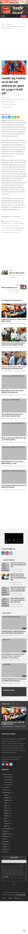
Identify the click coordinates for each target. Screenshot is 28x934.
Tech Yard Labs (21, 894)
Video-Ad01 (7, 782)
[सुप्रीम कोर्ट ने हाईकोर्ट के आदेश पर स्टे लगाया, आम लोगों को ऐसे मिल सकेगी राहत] (14, 274)
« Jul (14, 882)
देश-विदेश (7, 102)
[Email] (15, 117)
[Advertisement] (14, 44)
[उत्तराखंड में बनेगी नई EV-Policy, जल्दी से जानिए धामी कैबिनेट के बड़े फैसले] (5, 567)
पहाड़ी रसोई (5, 841)
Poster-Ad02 (8, 779)
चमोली (19, 99)
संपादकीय (5, 849)
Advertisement (7, 774)
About (10, 898)
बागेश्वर (5, 821)
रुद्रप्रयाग (6, 823)
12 (10, 870)
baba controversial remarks (11, 221)
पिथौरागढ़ (6, 815)
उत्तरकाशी (6, 797)
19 (10, 873)
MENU (3, 16)
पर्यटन (4, 839)
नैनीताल (6, 813)
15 (21, 870)
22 (21, 873)
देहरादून (6, 810)
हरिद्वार (5, 826)
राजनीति (12, 102)
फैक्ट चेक (5, 844)
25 (7, 876)
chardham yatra (14, 225)
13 (14, 870)
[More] (18, 117)
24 (3, 876)
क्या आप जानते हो (14, 99)
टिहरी (5, 808)
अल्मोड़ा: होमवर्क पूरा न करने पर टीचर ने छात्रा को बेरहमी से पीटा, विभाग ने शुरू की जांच (17, 600)
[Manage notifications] (24, 930)
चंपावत (5, 803)
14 (17, 870)
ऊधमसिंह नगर (7, 800)
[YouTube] (7, 553)
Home (4, 898)
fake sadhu (8, 230)
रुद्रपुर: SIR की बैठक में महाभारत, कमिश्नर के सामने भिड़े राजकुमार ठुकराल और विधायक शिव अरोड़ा (18, 589)
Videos (5, 790)
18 (7, 873)
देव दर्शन (4, 831)
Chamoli (7, 225)
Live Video (6, 787)
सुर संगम (5, 852)
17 (3, 873)
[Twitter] (6, 117)
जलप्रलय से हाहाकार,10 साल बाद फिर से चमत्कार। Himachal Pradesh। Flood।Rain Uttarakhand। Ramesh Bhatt (13, 656)
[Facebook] (3, 117)
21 (17, 873)
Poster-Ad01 (8, 777)
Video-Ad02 (7, 785)
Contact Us (17, 898)
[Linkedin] (9, 117)
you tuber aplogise (14, 232)
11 (7, 870)
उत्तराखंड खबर (6, 99)
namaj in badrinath (17, 230)
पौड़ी (5, 818)
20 (14, 873)
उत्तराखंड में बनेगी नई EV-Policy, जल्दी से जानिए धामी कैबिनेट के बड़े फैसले (18, 564)
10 (3, 870)
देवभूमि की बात (6, 834)
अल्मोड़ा (6, 795)
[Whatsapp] (12, 117)
